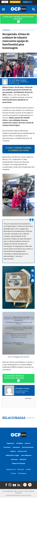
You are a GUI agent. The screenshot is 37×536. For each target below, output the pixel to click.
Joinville (28, 469)
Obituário (23, 459)
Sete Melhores (26, 455)
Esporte (27, 443)
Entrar (5, 2)
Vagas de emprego (18, 463)
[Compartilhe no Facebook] (32, 271)
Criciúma (13, 473)
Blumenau (20, 469)
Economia (7, 447)
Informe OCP (22, 451)
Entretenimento (27, 447)
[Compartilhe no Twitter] (32, 276)
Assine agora (15, 2)
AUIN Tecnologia (26, 495)
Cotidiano (19, 443)
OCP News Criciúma (19, 80)
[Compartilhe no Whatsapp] (32, 281)
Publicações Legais (12, 455)
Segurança (10, 443)
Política (13, 451)
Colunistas (16, 447)
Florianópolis (22, 473)
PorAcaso (14, 459)
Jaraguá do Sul (10, 469)
